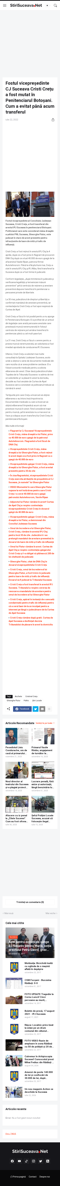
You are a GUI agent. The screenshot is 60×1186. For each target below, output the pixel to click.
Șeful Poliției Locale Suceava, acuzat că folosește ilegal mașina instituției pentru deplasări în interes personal (42, 818)
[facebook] (12, 1161)
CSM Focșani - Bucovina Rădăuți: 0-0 (38, 982)
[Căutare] (55, 5)
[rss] (47, 1161)
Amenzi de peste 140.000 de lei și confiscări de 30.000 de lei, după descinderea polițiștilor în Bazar (39, 1075)
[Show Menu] (5, 5)
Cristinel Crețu (31, 696)
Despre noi (45, 1176)
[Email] (42, 709)
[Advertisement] (30, 44)
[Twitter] (35, 709)
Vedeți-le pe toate (44, 723)
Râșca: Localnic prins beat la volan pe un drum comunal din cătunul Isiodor (39, 1028)
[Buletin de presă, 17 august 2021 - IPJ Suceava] (14, 1014)
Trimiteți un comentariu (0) (30, 902)
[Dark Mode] (48, 5)
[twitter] (40, 1161)
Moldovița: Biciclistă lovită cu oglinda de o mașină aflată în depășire (39, 966)
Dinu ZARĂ (11, 1134)
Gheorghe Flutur (13, 701)
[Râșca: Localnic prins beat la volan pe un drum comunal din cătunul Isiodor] (14, 1029)
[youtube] (19, 1161)
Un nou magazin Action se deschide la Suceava (39, 1091)
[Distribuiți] (51, 119)
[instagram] (33, 1161)
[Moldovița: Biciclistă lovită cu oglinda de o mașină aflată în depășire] (14, 967)
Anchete (18, 696)
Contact (32, 1176)
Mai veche (51, 913)
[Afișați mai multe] (49, 709)
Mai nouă (8, 913)
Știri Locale (37, 701)
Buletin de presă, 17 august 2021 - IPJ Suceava (39, 1012)
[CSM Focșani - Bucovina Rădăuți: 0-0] (14, 983)
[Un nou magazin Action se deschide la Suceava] (14, 1092)
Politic (26, 701)
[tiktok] (26, 1161)
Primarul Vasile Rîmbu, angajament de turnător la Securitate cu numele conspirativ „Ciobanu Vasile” (42, 750)
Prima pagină (19, 1176)
